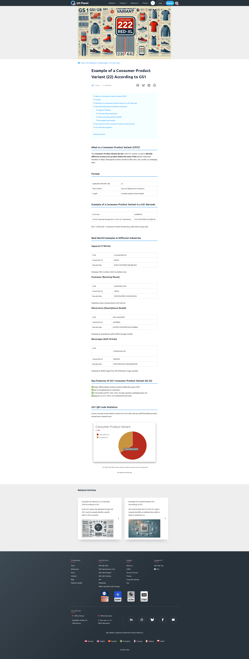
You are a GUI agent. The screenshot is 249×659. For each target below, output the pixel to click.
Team (73, 565)
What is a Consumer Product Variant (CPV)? (111, 96)
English (102, 641)
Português (126, 641)
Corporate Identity (132, 579)
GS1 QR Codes (115, 63)
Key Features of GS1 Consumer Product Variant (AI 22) (114, 124)
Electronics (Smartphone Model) (110, 117)
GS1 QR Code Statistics (103, 127)
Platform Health (76, 583)
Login (160, 3)
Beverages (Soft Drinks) (106, 120)
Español (114, 641)
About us (129, 565)
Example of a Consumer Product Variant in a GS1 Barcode (116, 103)
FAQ (157, 569)
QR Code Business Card (107, 569)
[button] (170, 3)
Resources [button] (134, 3)
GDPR (128, 569)
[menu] (176, 3)
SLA (127, 583)
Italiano (151, 641)
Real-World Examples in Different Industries (111, 106)
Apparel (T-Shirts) (104, 110)
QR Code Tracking (105, 576)
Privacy (128, 576)
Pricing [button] (144, 3)
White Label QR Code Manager (109, 586)
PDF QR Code (103, 565)
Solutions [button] (112, 3)
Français (139, 641)
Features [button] (123, 3)
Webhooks (102, 583)
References (75, 569)
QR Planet (82, 3)
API (100, 579)
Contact (73, 576)
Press (73, 572)
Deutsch (90, 641)
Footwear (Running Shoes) (107, 113)
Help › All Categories (88, 63)
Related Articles (99, 134)
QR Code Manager (105, 572)
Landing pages (102, 63)
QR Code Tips (159, 565)
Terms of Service (132, 572)
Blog (72, 579)
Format (98, 99)
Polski (162, 641)
